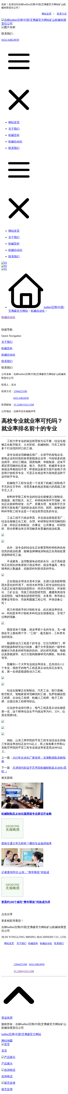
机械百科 (7, 348)
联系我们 (7, 361)
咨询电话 (7, 1076)
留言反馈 (7, 1089)
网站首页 (46, 13)
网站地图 (7, 1040)
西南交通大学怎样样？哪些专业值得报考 (26, 843)
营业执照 (7, 1017)
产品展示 (7, 1063)
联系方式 (62, 13)
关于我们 (7, 341)
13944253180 (20, 391)
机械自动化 (38, 310)
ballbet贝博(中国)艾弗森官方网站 (21, 1034)
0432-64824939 (10, 39)
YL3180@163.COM (24, 971)
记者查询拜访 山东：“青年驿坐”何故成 (25, 872)
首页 (4, 1050)
